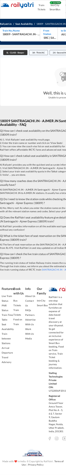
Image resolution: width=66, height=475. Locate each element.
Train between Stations (6, 338)
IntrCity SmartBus (55, 7)
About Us (30, 296)
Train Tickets (42, 7)
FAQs (28, 310)
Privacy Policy (35, 464)
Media (28, 338)
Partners (30, 314)
